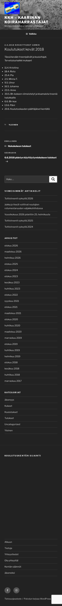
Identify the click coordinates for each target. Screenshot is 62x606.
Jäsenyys (9, 399)
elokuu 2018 (11, 362)
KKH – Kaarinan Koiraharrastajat (27, 19)
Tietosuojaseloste (13, 598)
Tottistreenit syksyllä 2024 (19, 226)
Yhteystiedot (12, 554)
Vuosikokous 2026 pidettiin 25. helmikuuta (27, 214)
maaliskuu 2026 (13, 251)
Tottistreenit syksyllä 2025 (19, 220)
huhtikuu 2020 (12, 325)
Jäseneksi (10, 573)
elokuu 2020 (11, 319)
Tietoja (8, 548)
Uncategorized (12, 424)
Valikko (32, 34)
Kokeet (8, 406)
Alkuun (8, 542)
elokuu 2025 (11, 264)
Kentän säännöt (13, 566)
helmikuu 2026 (13, 257)
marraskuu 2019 (13, 338)
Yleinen (13, 125)
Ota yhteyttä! (11, 560)
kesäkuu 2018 (12, 368)
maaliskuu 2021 (13, 313)
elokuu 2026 (11, 245)
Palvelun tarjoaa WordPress (37, 598)
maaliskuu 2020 (13, 331)
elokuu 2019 (11, 344)
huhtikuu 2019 (12, 350)
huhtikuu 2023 (12, 288)
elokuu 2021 (11, 307)
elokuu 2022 (11, 295)
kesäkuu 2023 (12, 282)
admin (36, 45)
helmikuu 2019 (12, 356)
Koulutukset (11, 412)
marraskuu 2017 (13, 381)
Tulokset (9, 418)
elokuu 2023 (11, 276)
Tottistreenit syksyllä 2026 (19, 198)
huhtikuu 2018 (12, 374)
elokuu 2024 (11, 270)
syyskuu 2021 (12, 301)
